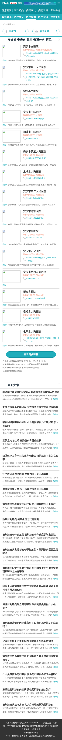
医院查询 (31, 17)
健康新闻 (6, 10)
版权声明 (45, 726)
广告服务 (18, 726)
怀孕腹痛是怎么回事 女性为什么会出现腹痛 (25, 474)
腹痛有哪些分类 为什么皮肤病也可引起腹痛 (25, 489)
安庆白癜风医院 (39, 361)
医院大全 (19, 17)
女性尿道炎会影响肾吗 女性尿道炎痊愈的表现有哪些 (30, 407)
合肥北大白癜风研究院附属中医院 (17, 361)
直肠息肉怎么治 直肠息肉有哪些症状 (22, 440)
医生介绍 (43, 17)
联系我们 (27, 726)
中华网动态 (35, 729)
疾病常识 (43, 10)
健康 (20, 3)
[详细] (55, 399)
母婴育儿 (6, 17)
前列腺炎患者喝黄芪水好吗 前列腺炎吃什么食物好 (29, 504)
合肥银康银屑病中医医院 (37, 364)
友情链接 (25, 729)
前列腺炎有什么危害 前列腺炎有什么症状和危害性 (29, 534)
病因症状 (31, 10)
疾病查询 (55, 17)
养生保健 (55, 10)
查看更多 (31, 354)
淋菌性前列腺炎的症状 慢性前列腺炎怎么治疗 (27, 689)
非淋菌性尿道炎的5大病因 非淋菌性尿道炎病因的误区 (31, 392)
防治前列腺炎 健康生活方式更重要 (21, 519)
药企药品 (19, 10)
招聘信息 (36, 726)
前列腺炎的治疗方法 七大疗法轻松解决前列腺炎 (28, 704)
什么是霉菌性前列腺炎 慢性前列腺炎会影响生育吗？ (30, 674)
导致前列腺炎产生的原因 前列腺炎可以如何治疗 (28, 641)
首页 (4, 24)
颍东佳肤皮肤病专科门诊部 (14, 364)
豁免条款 (54, 726)
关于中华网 (8, 726)
